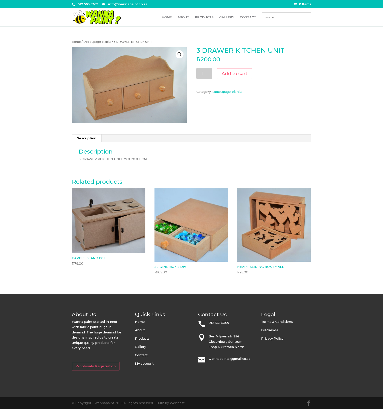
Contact (141, 355)
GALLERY (226, 17)
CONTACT (248, 17)
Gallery (140, 347)
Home (76, 41)
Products (142, 339)
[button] (180, 54)
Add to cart (234, 73)
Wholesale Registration (96, 366)
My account (144, 364)
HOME (167, 17)
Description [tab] (86, 138)
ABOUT (183, 17)
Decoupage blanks (97, 41)
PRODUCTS (204, 17)
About (140, 330)
